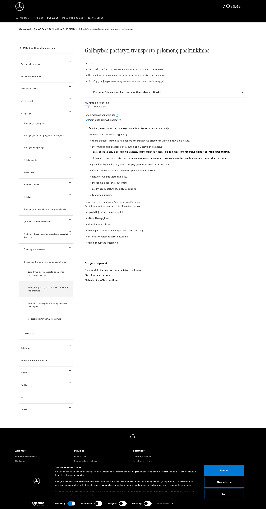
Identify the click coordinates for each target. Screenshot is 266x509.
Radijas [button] (24, 385)
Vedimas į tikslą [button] (31, 184)
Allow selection (224, 482)
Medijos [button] (24, 372)
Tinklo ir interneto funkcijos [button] (34, 360)
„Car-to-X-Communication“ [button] (37, 221)
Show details (163, 503)
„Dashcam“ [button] (29, 333)
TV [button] (22, 397)
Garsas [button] (24, 409)
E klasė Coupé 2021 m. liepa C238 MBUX (54, 29)
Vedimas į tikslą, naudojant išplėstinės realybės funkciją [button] (47, 235)
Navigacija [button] (26, 113)
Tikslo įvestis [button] (30, 160)
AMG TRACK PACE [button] (30, 88)
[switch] (98, 503)
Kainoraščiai (80, 456)
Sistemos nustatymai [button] (31, 76)
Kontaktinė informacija (26, 456)
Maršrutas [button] (29, 172)
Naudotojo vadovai (142, 456)
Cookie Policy (62, 495)
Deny (224, 494)
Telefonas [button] (25, 348)
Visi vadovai (24, 29)
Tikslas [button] (27, 197)
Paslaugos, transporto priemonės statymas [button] (45, 261)
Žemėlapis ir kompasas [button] (35, 249)
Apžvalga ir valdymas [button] (31, 64)
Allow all (224, 470)
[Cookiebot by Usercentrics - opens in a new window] (37, 504)
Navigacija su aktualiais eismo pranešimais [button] (45, 209)
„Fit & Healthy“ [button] (28, 101)
